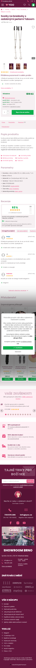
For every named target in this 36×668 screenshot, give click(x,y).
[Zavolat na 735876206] (28, 1)
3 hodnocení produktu (17, 72)
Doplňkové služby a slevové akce (14, 617)
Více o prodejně (7, 566)
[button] (33, 27)
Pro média (7, 646)
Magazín (6, 633)
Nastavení (18, 351)
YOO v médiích (8, 643)
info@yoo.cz (26, 515)
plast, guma (18, 191)
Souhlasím (19, 348)
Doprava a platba (9, 607)
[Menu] (2, 5)
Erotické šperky (8, 160)
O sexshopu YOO (9, 635)
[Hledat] (29, 5)
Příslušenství (5, 127)
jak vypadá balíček (13, 439)
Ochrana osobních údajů (11, 620)
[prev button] (1, 410)
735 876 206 (10, 515)
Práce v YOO (8, 651)
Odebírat (30, 481)
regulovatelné (15, 186)
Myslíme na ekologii (10, 638)
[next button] (34, 410)
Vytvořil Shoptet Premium (19, 665)
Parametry (12, 122)
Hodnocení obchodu (10, 641)
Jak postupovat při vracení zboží (14, 614)
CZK (32, 1)
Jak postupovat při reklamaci (13, 612)
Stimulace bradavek (9, 155)
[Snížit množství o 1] (8, 113)
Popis (3, 122)
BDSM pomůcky (8, 158)
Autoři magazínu (9, 648)
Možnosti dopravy (10, 98)
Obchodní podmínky (10, 609)
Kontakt (6, 604)
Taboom (20, 160)
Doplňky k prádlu (22, 158)
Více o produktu (6, 88)
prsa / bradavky (14, 189)
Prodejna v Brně (7, 1)
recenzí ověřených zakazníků (18, 427)
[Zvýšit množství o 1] (8, 111)
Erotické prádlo (26, 155)
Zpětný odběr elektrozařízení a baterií (15, 622)
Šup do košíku (22, 112)
